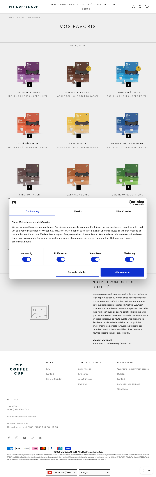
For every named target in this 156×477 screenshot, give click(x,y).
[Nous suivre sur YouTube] (24, 437)
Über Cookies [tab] (123, 211)
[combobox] (61, 472)
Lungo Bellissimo (28, 92)
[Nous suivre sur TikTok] (32, 437)
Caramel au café (78, 195)
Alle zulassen (122, 272)
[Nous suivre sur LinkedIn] (40, 437)
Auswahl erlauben (77, 272)
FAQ (48, 368)
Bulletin (120, 374)
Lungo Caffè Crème (127, 92)
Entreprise (83, 374)
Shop (21, 18)
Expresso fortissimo (77, 92)
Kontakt (50, 374)
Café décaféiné (28, 143)
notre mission (84, 368)
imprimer (82, 384)
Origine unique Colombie (127, 143)
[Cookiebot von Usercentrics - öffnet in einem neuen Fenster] (131, 202)
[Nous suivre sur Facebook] (8, 437)
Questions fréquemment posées (133, 368)
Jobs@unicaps (85, 379)
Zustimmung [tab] (32, 211)
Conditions (122, 389)
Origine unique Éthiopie (127, 195)
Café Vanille (78, 143)
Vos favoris (34, 18)
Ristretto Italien (28, 195)
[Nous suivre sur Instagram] (16, 437)
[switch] (61, 259)
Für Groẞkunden (54, 379)
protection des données (128, 384)
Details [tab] (78, 211)
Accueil (11, 18)
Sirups (86, 9)
